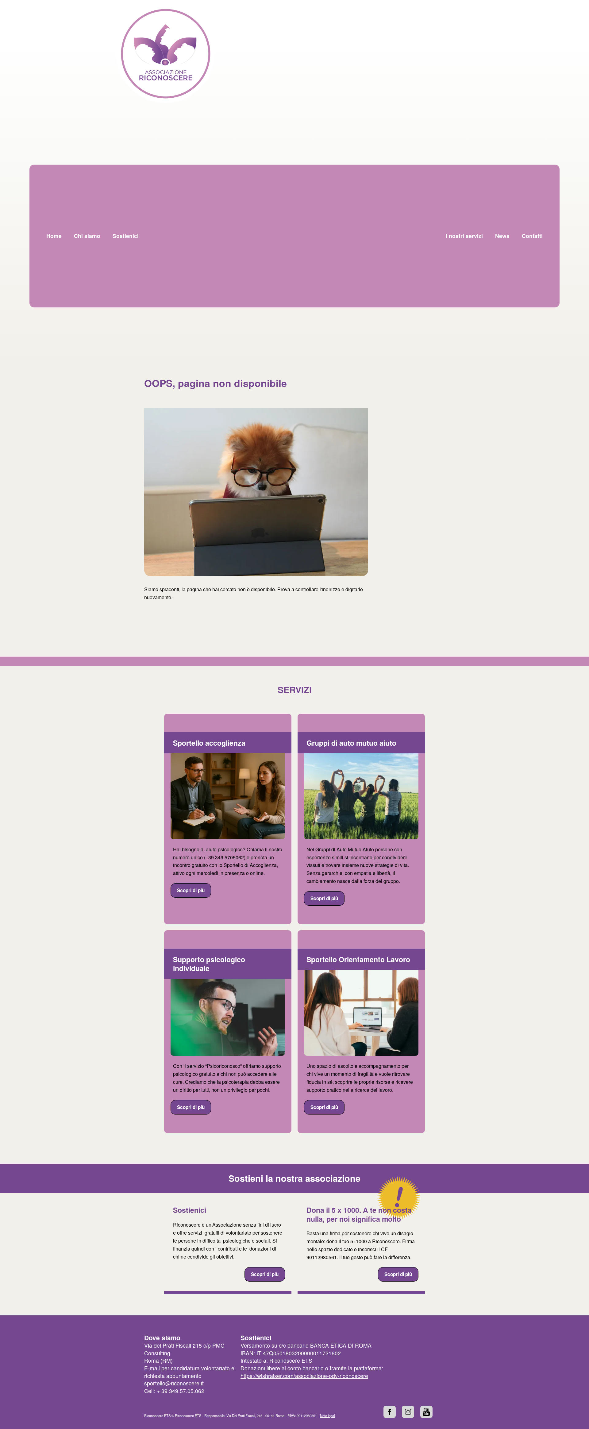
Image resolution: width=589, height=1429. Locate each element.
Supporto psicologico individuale (209, 963)
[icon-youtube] (426, 1412)
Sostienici (189, 1210)
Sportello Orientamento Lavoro (358, 959)
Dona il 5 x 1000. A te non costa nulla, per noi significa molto (359, 1214)
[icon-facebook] (389, 1412)
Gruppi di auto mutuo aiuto (351, 743)
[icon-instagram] (408, 1412)
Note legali (327, 1415)
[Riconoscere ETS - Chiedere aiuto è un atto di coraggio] (165, 54)
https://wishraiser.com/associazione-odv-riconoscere (304, 1376)
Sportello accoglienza (209, 743)
